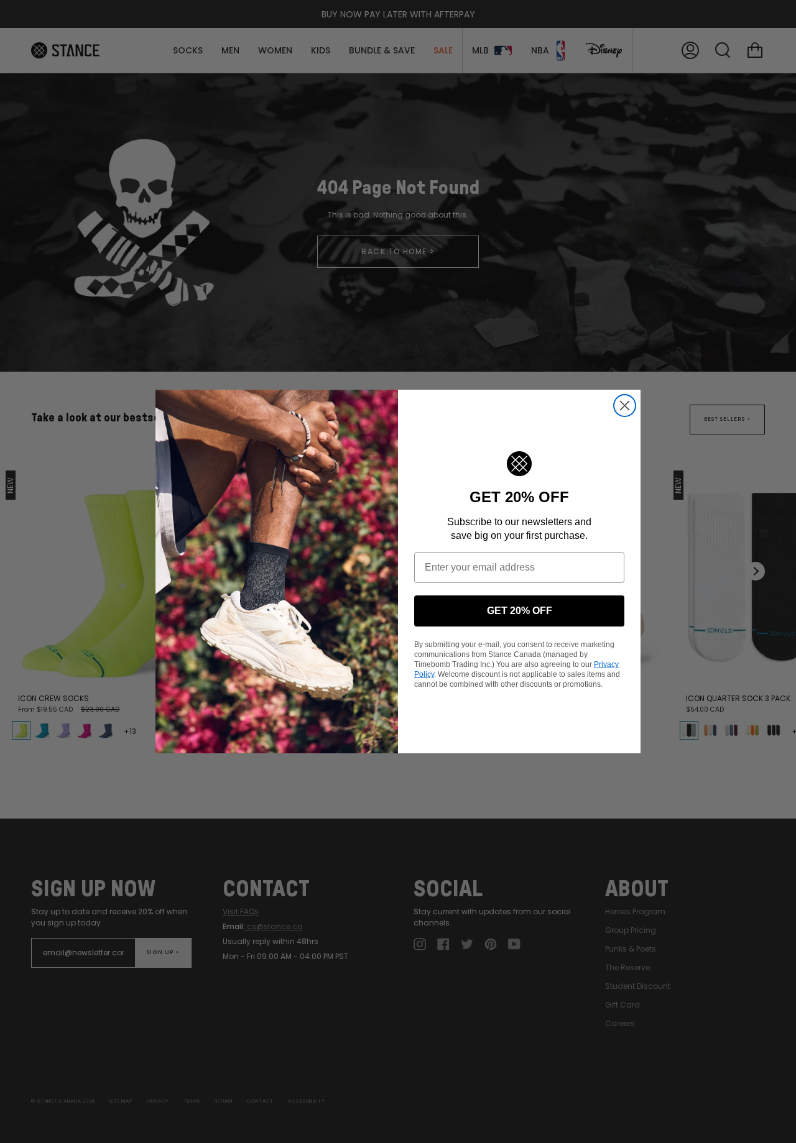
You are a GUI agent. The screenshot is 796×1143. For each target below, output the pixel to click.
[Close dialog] (625, 405)
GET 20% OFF (519, 610)
